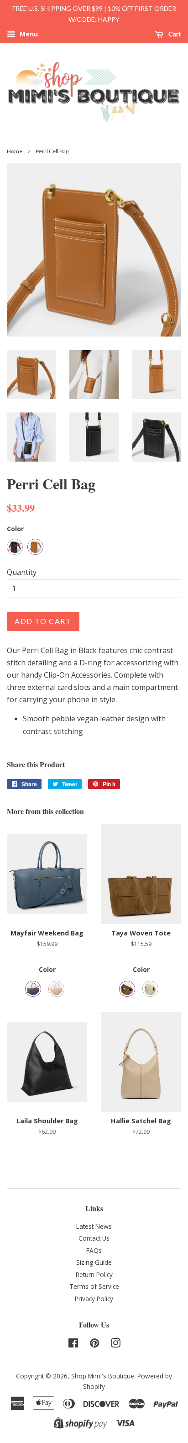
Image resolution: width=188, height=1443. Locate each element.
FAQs (94, 1250)
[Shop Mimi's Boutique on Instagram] (115, 1344)
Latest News (94, 1226)
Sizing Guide (94, 1262)
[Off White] (150, 989)
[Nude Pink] (56, 989)
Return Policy (94, 1274)
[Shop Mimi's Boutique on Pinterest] (94, 1344)
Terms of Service (94, 1286)
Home (14, 151)
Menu (28, 34)
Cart (174, 34)
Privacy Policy (94, 1298)
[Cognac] (35, 547)
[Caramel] (127, 989)
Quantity (22, 572)
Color (15, 528)
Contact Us (94, 1238)
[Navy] (33, 989)
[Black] (15, 547)
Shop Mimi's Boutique (102, 1376)
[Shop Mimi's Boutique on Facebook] (73, 1344)
